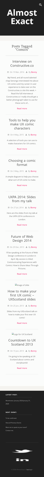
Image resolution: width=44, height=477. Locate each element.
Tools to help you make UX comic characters (22, 124)
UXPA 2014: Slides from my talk (22, 199)
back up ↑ (30, 470)
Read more (22, 108)
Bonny (34, 72)
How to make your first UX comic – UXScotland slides (22, 295)
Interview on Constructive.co (22, 63)
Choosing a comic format (22, 162)
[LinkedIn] (22, 464)
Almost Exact (22, 17)
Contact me (9, 430)
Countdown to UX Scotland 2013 (22, 342)
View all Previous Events (13, 423)
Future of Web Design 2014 (22, 238)
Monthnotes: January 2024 (14, 401)
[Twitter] (22, 455)
